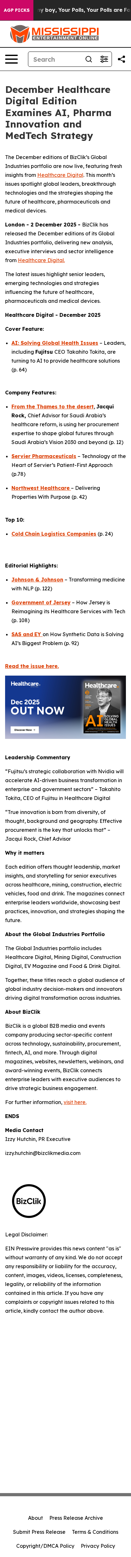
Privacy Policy (98, 1546)
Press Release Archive (76, 1518)
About (35, 1518)
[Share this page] (121, 59)
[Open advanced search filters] (104, 59)
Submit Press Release (39, 1532)
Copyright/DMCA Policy (45, 1546)
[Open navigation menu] (11, 59)
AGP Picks (17, 10)
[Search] (88, 59)
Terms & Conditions (95, 1532)
